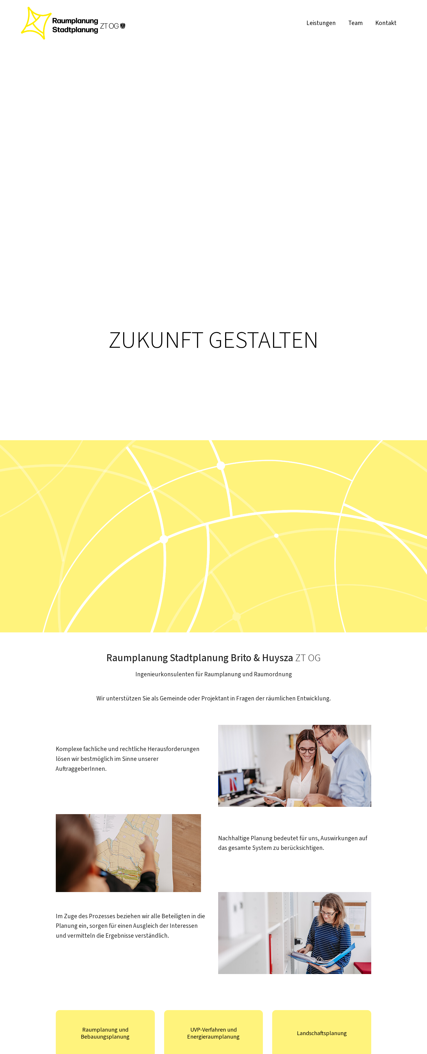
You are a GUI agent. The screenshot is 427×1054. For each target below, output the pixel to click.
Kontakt (386, 23)
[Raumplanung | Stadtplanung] (73, 38)
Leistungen (321, 23)
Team (355, 23)
